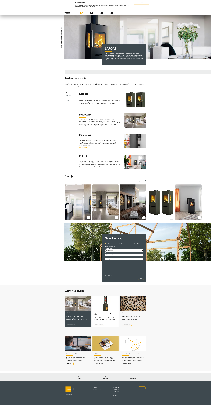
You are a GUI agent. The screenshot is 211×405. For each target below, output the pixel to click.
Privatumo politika (116, 391)
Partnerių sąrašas (127, 363)
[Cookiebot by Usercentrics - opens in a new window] (67, 13)
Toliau (141, 278)
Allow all (141, 2)
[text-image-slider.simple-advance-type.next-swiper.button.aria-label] (145, 181)
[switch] (91, 13)
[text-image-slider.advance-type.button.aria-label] (88, 217)
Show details (117, 12)
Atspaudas (115, 395)
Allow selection (142, 5)
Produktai (95, 387)
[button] (108, 275)
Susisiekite (69, 363)
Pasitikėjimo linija (116, 389)
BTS (114, 393)
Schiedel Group (116, 387)
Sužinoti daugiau (71, 324)
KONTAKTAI (142, 387)
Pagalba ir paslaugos (97, 389)
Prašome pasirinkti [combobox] (109, 250)
